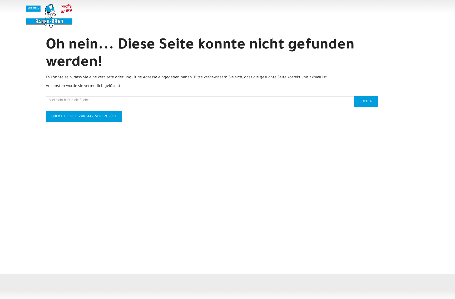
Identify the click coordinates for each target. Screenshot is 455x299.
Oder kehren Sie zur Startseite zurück (84, 117)
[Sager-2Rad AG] (108, 16)
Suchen (366, 102)
